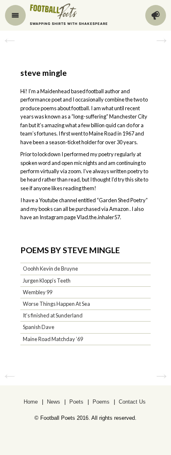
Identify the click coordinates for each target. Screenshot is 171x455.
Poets (76, 402)
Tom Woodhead (161, 40)
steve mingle (43, 72)
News (53, 402)
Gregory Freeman (9, 40)
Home (31, 402)
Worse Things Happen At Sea (56, 303)
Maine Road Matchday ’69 (53, 339)
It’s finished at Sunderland (53, 315)
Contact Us (132, 402)
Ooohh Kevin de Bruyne (50, 268)
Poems (101, 402)
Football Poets (61, 11)
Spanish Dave (38, 327)
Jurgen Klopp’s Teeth (47, 280)
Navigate (15, 15)
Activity (155, 15)
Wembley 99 (37, 292)
